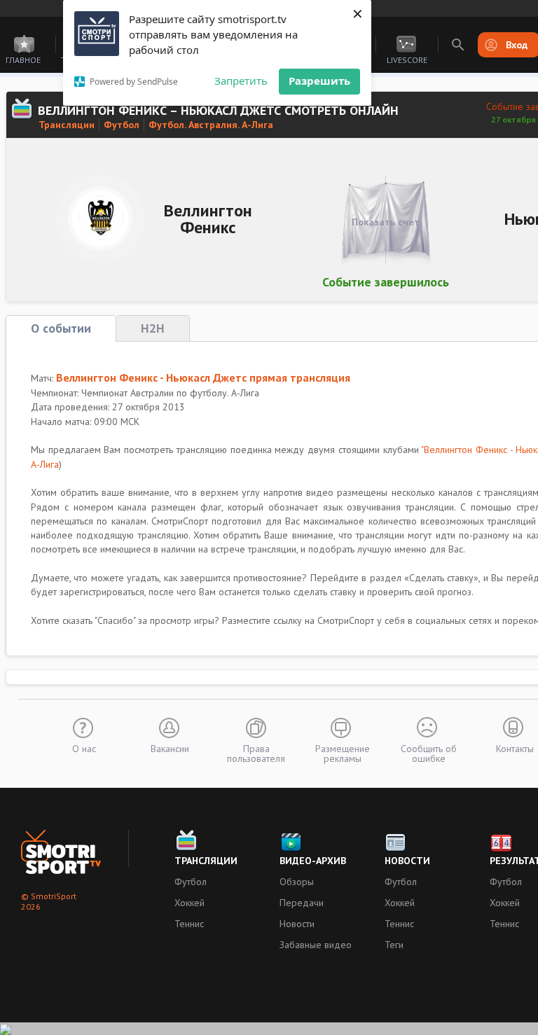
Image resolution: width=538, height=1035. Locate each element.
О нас (84, 747)
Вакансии (170, 747)
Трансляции (67, 124)
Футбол (121, 124)
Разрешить (319, 81)
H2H (153, 328)
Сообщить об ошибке (429, 752)
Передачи (302, 902)
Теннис (189, 923)
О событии (61, 328)
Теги (394, 944)
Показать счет (386, 222)
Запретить (241, 81)
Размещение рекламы (342, 752)
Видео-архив (313, 860)
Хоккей (189, 902)
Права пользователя (256, 752)
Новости (297, 923)
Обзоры (297, 881)
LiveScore (407, 60)
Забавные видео (316, 944)
